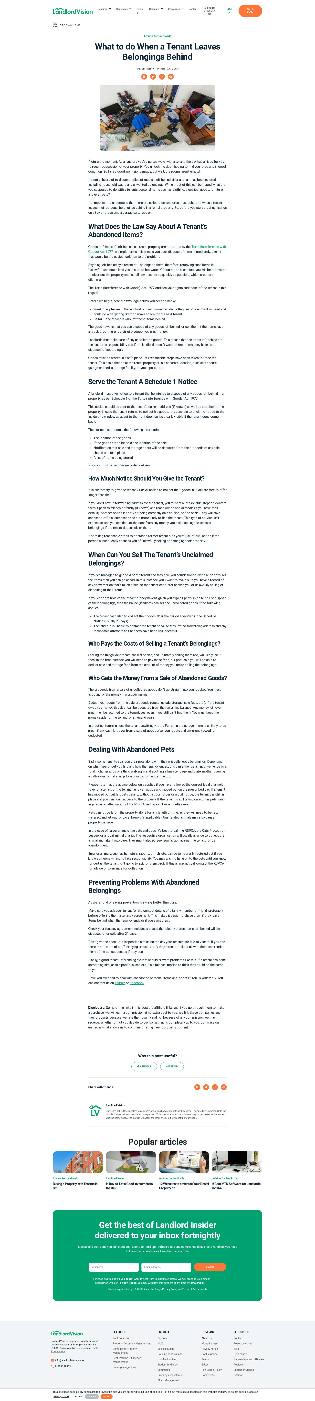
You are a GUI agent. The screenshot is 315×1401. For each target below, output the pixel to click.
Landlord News (115, 1178)
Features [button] (102, 9)
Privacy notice (210, 1348)
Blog (236, 1348)
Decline (78, 1396)
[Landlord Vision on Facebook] (144, 77)
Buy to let (163, 1338)
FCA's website (58, 1351)
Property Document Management (132, 1343)
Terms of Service (191, 1289)
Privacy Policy (170, 1289)
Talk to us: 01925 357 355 (209, 11)
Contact (192, 11)
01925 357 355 (63, 1366)
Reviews (239, 1364)
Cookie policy (209, 1354)
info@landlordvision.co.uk (69, 1360)
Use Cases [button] (122, 9)
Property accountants (170, 1375)
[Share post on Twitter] (206, 1087)
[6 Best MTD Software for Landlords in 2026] (237, 1162)
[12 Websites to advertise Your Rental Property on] (184, 1162)
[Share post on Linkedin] (215, 1087)
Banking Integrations (124, 1367)
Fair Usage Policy (212, 1369)
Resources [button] (174, 9)
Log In (229, 10)
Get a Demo (250, 10)
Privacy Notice (127, 1282)
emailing (195, 1282)
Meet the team (210, 1343)
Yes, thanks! (144, 1066)
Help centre (240, 1354)
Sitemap (238, 1375)
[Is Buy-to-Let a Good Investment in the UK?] (131, 1162)
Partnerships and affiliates (249, 1359)
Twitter (120, 983)
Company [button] (154, 9)
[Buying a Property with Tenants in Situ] (78, 1162)
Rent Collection (121, 1338)
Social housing (166, 1348)
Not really (172, 1066)
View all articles (70, 24)
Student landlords (168, 1364)
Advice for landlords (157, 36)
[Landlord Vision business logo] (73, 11)
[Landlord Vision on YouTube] (171, 77)
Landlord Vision (146, 69)
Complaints (208, 1375)
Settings (91, 1396)
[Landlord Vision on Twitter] (153, 77)
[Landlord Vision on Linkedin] (162, 77)
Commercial (164, 1369)
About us (207, 1338)
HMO (160, 1343)
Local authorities (167, 1359)
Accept (106, 1396)
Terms (205, 1359)
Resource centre (243, 1343)
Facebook (137, 983)
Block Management (168, 1380)
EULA (205, 1364)
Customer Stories (244, 1369)
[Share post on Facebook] (197, 1087)
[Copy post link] (224, 1087)
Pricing (139, 11)
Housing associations (170, 1354)
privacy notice (61, 1396)
